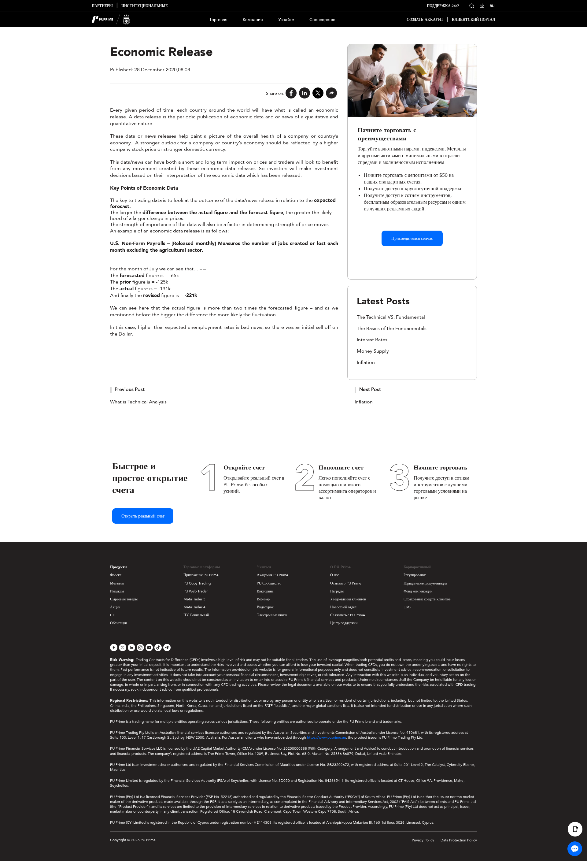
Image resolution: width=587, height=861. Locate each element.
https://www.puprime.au (326, 737)
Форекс (115, 575)
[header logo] (111, 19)
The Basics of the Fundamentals (391, 328)
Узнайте (286, 20)
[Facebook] (291, 93)
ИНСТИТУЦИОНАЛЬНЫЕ (144, 6)
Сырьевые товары (124, 599)
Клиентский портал (473, 19)
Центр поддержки (343, 623)
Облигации (118, 623)
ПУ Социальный (196, 615)
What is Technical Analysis (138, 402)
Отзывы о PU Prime (345, 583)
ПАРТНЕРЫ (102, 6)
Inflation (366, 362)
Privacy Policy (423, 840)
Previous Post (130, 389)
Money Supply (373, 351)
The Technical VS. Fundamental (391, 317)
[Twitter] (318, 93)
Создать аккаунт (425, 19)
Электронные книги (272, 615)
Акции (115, 607)
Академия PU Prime (272, 575)
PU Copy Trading (197, 583)
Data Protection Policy (459, 840)
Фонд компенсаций (418, 591)
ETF (113, 615)
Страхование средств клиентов (427, 599)
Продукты (118, 567)
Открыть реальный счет (142, 516)
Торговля (218, 20)
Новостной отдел (343, 607)
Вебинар (263, 599)
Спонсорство (322, 20)
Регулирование (415, 575)
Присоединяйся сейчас (412, 238)
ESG (407, 607)
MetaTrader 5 (194, 599)
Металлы (117, 583)
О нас (334, 575)
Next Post (370, 389)
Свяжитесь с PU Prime (347, 615)
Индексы (117, 591)
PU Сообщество (269, 583)
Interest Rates (372, 339)
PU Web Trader (195, 591)
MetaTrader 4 (194, 607)
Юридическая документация (425, 583)
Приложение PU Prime (201, 575)
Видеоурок (265, 607)
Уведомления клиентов (348, 599)
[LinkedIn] (304, 93)
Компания (253, 20)
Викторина (265, 591)
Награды (337, 591)
